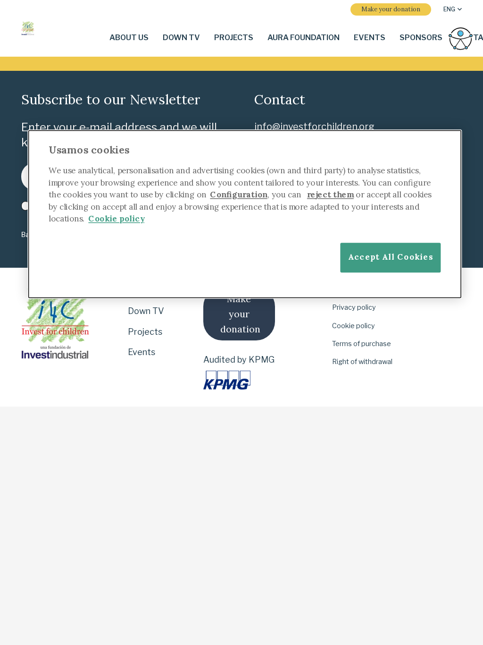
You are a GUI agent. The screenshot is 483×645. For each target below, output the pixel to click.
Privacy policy (354, 307)
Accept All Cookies (390, 257)
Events (141, 352)
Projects (145, 332)
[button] (452, 9)
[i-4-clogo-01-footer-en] (27, 28)
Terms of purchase (361, 343)
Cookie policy (353, 326)
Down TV (146, 311)
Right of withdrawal (362, 361)
